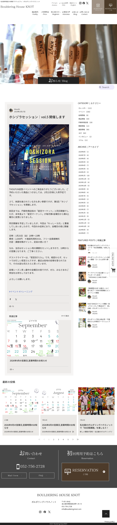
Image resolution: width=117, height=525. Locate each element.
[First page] (39, 439)
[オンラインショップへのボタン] (113, 262)
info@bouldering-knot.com (71, 509)
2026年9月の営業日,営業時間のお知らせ (28, 360)
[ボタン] (106, 514)
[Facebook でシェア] (10, 299)
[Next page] (73, 439)
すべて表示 (65, 316)
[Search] (112, 8)
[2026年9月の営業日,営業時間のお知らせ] (39, 338)
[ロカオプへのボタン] (85, 471)
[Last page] (78, 439)
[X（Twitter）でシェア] (16, 299)
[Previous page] (44, 439)
